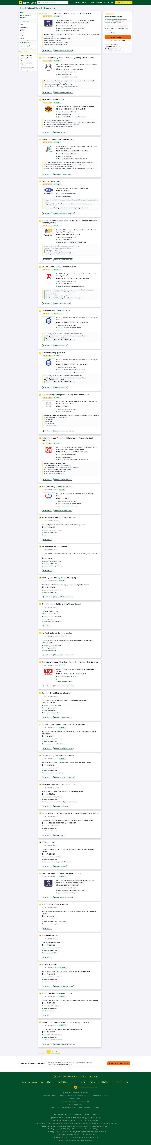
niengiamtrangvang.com (82, 1095)
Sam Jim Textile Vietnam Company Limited (59, 517)
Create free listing (116, 37)
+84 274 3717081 (49, 1003)
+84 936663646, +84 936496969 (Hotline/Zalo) (73, 452)
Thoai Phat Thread (49, 964)
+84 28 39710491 (63, 498)
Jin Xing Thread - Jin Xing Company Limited (59, 267)
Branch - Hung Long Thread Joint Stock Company (61, 873)
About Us (91, 2)
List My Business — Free (118, 1063)
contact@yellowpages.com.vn (114, 49)
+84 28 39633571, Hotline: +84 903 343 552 (72, 674)
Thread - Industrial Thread (47, 3)
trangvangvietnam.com (49, 1095)
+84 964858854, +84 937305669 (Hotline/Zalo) (73, 151)
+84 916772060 (49, 916)
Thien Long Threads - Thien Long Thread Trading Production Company (70, 662)
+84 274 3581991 (49, 854)
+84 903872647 (49, 765)
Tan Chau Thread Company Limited (56, 693)
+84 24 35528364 (63, 191)
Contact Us (110, 2)
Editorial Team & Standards (67, 1107)
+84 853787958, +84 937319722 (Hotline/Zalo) (73, 322)
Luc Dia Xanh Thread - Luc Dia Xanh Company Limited (63, 724)
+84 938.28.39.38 (49, 974)
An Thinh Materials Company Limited (57, 633)
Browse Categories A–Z (81, 2)
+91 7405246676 (49, 945)
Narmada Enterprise (50, 935)
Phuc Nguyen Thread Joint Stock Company (59, 577)
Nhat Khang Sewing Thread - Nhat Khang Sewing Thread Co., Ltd (68, 57)
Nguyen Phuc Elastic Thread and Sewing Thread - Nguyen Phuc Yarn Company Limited (69, 221)
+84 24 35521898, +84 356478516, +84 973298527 (60, 823)
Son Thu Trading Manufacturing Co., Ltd (58, 486)
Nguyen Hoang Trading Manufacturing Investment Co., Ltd (65, 394)
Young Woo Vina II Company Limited (57, 993)
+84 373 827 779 (49, 1032)
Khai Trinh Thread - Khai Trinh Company (58, 139)
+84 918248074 (49, 736)
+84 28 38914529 (63, 406)
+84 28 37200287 (49, 703)
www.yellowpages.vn (66, 1095)
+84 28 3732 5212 (49, 794)
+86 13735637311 (50, 614)
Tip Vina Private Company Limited (55, 904)
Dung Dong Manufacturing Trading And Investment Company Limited (70, 813)
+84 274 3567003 (49, 527)
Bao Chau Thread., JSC (51, 181)
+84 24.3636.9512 (110, 46)
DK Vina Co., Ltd (48, 842)
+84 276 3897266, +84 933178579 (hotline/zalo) (73, 278)
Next (57, 1052)
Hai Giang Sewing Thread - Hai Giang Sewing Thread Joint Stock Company (67, 439)
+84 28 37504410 (49, 643)
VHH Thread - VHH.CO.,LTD (53, 99)
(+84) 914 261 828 (67, 1134)
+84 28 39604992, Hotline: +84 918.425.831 (72, 109)
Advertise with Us (100, 2)
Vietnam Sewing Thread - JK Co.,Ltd (56, 310)
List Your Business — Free (123, 2)
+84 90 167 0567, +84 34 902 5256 (69, 234)
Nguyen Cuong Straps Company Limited (58, 755)
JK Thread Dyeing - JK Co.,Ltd (53, 352)
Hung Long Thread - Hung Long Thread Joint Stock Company (66, 13)
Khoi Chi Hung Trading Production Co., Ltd (59, 784)
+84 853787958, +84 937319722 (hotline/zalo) (73, 364)
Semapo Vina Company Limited (54, 546)
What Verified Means (85, 1107)
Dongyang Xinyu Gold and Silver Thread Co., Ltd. (61, 604)
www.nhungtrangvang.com (100, 1095)
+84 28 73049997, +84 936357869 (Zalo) (71, 69)
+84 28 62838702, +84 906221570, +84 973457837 (74, 23)
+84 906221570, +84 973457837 (68, 885)
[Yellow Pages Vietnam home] (27, 2)
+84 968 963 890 (49, 587)
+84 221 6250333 (49, 558)
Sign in (123, 40)
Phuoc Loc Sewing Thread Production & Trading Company (65, 1022)
